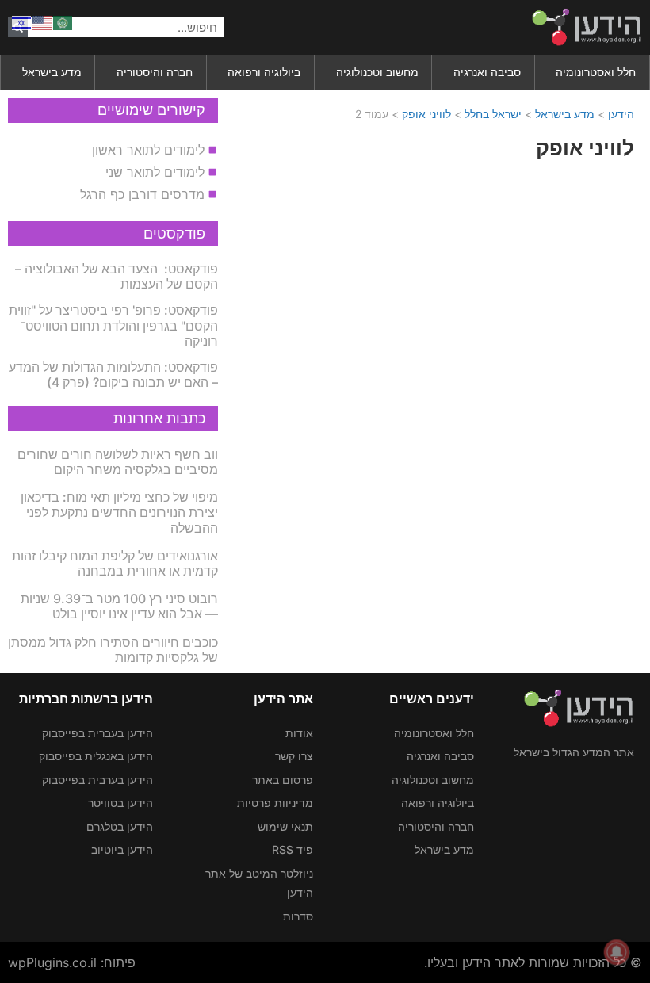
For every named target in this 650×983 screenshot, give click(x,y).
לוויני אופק (426, 113)
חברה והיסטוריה (155, 71)
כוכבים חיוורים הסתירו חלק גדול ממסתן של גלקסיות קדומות (113, 649)
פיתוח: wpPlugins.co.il (72, 962)
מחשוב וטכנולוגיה (377, 71)
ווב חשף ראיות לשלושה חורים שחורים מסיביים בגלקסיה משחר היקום (117, 461)
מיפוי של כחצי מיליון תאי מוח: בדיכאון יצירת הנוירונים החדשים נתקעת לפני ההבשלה (119, 512)
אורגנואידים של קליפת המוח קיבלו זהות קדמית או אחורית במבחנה (115, 563)
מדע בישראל (52, 71)
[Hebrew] (22, 21)
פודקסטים (174, 233)
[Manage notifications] (616, 952)
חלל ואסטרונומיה (596, 71)
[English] (42, 21)
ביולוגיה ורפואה (264, 71)
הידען (621, 113)
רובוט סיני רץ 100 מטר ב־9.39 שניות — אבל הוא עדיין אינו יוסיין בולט (119, 606)
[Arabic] (63, 21)
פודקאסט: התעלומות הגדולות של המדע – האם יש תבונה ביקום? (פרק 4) (113, 374)
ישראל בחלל (493, 113)
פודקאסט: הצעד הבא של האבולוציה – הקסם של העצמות (116, 276)
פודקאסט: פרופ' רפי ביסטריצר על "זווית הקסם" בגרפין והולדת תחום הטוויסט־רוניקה (113, 325)
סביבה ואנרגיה (487, 71)
